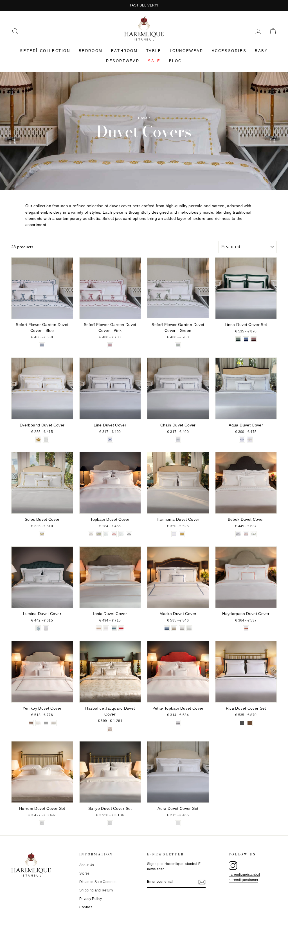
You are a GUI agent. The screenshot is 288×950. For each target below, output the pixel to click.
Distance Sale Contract (98, 882)
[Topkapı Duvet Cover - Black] (129, 534)
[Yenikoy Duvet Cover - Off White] (38, 723)
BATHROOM (124, 51)
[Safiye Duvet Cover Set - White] (110, 823)
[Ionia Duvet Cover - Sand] (98, 628)
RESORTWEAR (123, 61)
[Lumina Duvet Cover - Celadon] (38, 628)
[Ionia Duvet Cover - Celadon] (113, 628)
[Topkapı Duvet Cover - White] (121, 534)
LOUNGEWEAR (186, 51)
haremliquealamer (243, 880)
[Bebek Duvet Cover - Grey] (238, 534)
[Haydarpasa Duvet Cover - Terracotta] (246, 628)
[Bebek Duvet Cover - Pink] (246, 534)
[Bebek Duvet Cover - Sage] (253, 534)
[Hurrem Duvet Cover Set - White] (42, 823)
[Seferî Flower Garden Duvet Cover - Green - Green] (178, 345)
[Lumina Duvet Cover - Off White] (46, 628)
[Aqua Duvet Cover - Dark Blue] (242, 439)
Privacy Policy (90, 899)
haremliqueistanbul (244, 875)
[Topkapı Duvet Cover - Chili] (113, 534)
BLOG (175, 61)
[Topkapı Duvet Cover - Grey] (106, 534)
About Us (86, 865)
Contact (85, 907)
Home (143, 118)
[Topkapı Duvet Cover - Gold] (91, 534)
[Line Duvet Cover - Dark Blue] (110, 439)
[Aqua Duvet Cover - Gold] (249, 439)
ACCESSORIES (229, 51)
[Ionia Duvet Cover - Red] (121, 628)
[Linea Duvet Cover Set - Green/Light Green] (238, 339)
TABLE (153, 51)
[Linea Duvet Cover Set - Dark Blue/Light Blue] (246, 339)
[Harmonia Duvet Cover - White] (174, 534)
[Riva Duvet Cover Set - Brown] (249, 723)
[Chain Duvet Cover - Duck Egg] (178, 439)
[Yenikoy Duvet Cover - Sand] (53, 723)
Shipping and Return (96, 890)
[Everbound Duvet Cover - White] (46, 439)
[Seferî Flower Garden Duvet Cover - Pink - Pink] (110, 345)
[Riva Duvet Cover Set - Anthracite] (242, 723)
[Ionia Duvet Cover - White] (106, 628)
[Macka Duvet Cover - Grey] (181, 628)
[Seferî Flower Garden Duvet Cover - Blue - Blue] (42, 345)
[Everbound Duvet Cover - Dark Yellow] (38, 439)
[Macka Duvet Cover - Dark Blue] (166, 628)
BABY (261, 51)
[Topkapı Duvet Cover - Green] (98, 534)
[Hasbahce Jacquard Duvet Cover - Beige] (110, 729)
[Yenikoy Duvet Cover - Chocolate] (30, 723)
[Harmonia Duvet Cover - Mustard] (181, 534)
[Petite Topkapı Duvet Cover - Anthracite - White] (178, 723)
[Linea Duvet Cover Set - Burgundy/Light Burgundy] (253, 339)
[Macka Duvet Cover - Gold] (174, 628)
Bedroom (91, 51)
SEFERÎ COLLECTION (45, 51)
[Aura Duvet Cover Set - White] (178, 823)
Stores (84, 873)
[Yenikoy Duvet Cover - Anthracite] (46, 723)
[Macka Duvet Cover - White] (189, 628)
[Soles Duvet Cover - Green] (42, 534)
